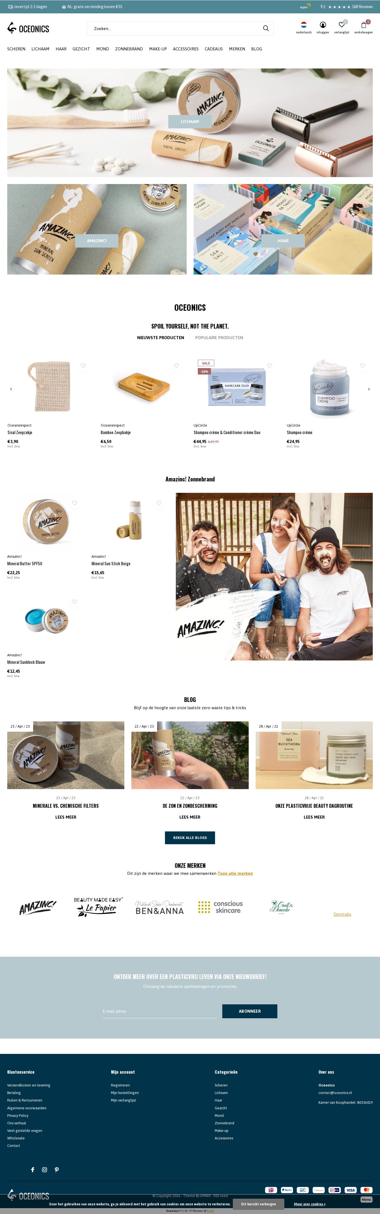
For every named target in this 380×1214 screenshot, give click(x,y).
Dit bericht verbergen (258, 1204)
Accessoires (186, 48)
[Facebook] (32, 1170)
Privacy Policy (17, 1115)
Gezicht (81, 48)
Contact (13, 1146)
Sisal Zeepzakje (20, 432)
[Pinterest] (57, 1170)
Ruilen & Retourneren (24, 1100)
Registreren (120, 1085)
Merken (237, 48)
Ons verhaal (16, 1123)
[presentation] (11, 389)
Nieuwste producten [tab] (160, 337)
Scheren (16, 48)
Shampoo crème (299, 432)
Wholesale (16, 1138)
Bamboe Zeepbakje (116, 432)
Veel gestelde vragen (24, 1131)
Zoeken (266, 28)
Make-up (158, 48)
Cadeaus (214, 48)
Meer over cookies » (309, 1204)
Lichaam (40, 48)
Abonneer (250, 1011)
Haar (61, 48)
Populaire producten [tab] (219, 337)
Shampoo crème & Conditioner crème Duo (227, 432)
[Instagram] (44, 1170)
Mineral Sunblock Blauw (26, 662)
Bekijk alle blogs (190, 838)
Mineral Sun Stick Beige (111, 563)
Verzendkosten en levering (28, 1085)
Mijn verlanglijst (123, 1100)
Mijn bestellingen (125, 1093)
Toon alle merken (235, 873)
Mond (102, 48)
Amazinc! (97, 240)
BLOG (256, 48)
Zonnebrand (129, 48)
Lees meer (65, 817)
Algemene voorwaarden (26, 1108)
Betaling (14, 1093)
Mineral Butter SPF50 (24, 563)
